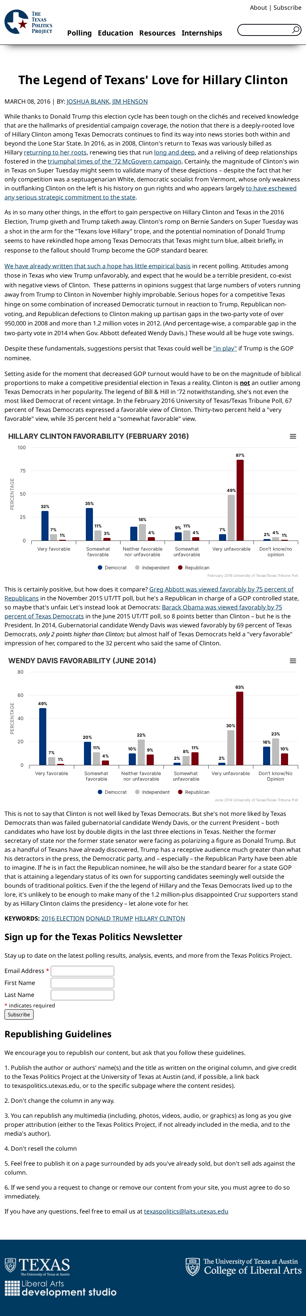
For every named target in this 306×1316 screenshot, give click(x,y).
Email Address (26, 971)
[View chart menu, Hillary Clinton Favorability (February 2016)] (293, 436)
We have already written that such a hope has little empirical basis (97, 266)
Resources (157, 33)
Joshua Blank (88, 101)
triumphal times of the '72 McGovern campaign (114, 161)
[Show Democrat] (112, 567)
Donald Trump (109, 918)
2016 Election (62, 918)
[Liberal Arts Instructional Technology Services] (60, 1288)
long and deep (174, 152)
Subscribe (288, 7)
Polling (79, 33)
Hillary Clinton (160, 918)
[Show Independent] (152, 567)
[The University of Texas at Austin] (37, 1267)
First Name (19, 983)
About (258, 7)
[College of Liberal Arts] (243, 1267)
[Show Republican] (193, 567)
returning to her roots (55, 152)
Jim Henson (130, 101)
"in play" (225, 348)
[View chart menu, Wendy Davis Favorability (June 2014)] (293, 661)
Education (115, 33)
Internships (202, 33)
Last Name (19, 995)
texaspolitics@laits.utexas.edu (186, 1211)
